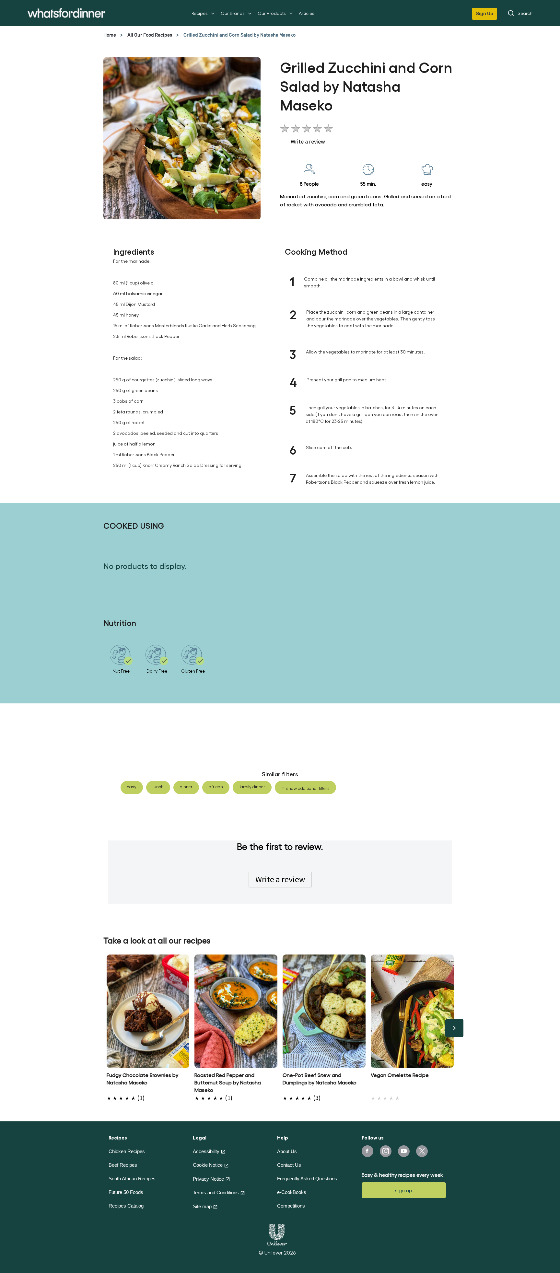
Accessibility (206, 1151)
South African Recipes (132, 1178)
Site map (202, 1206)
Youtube (404, 1151)
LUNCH (158, 786)
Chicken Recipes (127, 1151)
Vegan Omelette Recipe (400, 1075)
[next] (454, 1028)
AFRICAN (216, 786)
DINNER (186, 786)
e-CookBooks (291, 1192)
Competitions (291, 1206)
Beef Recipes (123, 1165)
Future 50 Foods (126, 1192)
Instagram (385, 1151)
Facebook (367, 1151)
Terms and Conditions (216, 1192)
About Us (287, 1151)
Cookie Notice (208, 1165)
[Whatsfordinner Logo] (66, 13)
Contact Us (289, 1165)
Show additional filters (308, 788)
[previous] (106, 1028)
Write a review (280, 879)
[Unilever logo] (277, 1234)
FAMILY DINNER (252, 786)
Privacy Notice (208, 1179)
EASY (131, 786)
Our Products (272, 13)
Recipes (200, 13)
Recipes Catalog (126, 1206)
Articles (306, 13)
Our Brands (233, 13)
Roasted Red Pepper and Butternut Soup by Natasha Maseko (227, 1082)
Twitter (422, 1151)
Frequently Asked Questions (307, 1178)
